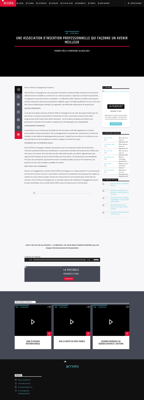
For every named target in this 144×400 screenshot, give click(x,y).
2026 (16, 307)
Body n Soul (108, 163)
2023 (67, 33)
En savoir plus (69, 279)
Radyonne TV (81, 3)
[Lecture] (27, 260)
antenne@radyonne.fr (25, 387)
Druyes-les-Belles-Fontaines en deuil (119, 184)
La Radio (31, 3)
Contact (93, 3)
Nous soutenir (104, 3)
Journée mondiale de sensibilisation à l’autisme (111, 343)
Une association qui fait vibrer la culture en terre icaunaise (119, 207)
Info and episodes (116, 124)
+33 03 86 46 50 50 (24, 383)
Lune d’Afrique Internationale (33, 343)
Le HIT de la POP (68, 3)
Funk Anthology (109, 157)
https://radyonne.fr (24, 380)
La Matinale (74, 33)
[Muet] (92, 260)
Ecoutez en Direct (136, 3)
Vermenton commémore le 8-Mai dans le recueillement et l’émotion (119, 192)
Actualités (54, 3)
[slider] (96, 259)
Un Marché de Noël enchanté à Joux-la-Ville (119, 213)
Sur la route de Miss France (72, 341)
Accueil (21, 3)
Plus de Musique (109, 170)
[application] (62, 260)
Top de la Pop (108, 138)
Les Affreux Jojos (109, 144)
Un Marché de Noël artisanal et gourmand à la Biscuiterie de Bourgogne (119, 200)
